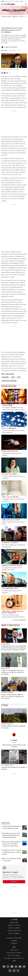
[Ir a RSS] (18, 970)
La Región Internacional (10, 47)
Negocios (15, 16)
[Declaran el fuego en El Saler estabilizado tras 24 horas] (14, 715)
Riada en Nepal (20, 1)
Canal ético (14, 950)
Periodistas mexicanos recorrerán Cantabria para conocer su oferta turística (11, 852)
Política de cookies (14, 955)
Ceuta (13, 377)
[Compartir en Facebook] (4, 73)
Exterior (9, 16)
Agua (18, 377)
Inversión (21, 16)
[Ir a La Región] (9, 4)
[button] (26, 4)
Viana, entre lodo (9, 1)
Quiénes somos (14, 922)
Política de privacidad (14, 952)
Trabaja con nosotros (14, 925)
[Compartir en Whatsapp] (2, 73)
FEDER (14, 960)
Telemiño (14, 940)
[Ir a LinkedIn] (16, 966)
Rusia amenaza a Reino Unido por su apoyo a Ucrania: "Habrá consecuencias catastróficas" (11, 844)
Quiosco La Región (14, 927)
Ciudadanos (5, 377)
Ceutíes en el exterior (9, 380)
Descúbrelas (14, 881)
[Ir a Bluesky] (24, 966)
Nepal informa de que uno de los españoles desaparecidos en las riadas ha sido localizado (11, 835)
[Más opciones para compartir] (10, 73)
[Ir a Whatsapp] (10, 970)
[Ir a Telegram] (14, 970)
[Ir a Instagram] (12, 966)
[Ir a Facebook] (4, 966)
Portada (4, 16)
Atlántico (14, 943)
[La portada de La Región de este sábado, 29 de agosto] (14, 757)
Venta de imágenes (14, 933)
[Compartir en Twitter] (7, 73)
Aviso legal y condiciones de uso (14, 958)
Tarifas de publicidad (14, 930)
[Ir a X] (8, 966)
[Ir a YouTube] (20, 966)
